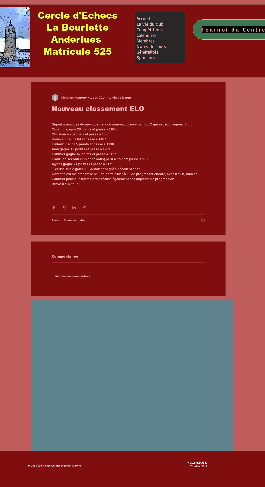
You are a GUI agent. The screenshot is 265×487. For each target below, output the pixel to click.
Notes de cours (151, 46)
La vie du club (150, 24)
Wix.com (76, 465)
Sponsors (146, 57)
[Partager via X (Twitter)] (64, 208)
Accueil (143, 18)
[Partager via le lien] (84, 208)
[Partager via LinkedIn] (74, 208)
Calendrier (146, 35)
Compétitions (150, 29)
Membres (146, 40)
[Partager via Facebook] (54, 208)
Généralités (147, 52)
